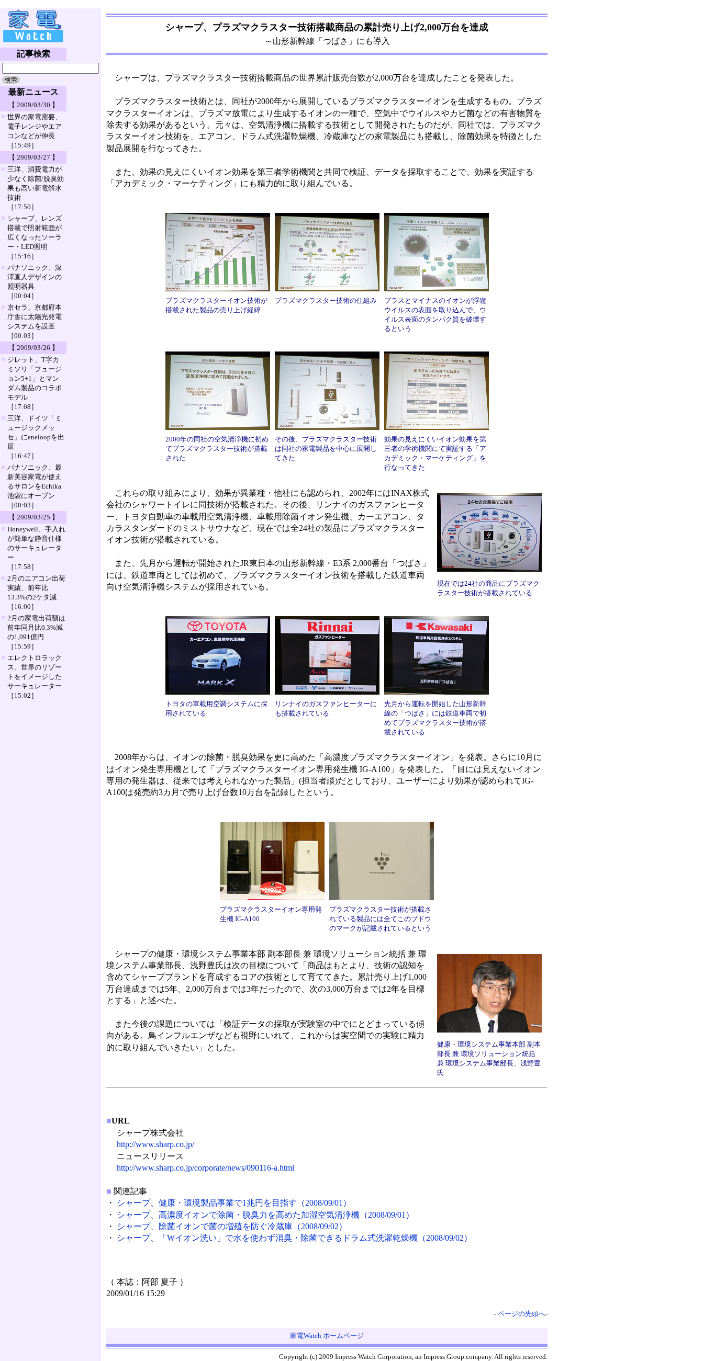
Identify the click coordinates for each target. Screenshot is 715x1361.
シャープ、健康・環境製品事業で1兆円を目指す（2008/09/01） (234, 1202)
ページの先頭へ (521, 1314)
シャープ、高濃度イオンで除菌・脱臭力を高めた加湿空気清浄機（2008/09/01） (265, 1214)
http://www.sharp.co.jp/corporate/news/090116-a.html (205, 1167)
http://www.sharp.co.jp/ (155, 1144)
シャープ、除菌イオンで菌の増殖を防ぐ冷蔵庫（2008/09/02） (232, 1226)
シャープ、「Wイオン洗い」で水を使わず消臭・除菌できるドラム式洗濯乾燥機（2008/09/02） (294, 1237)
